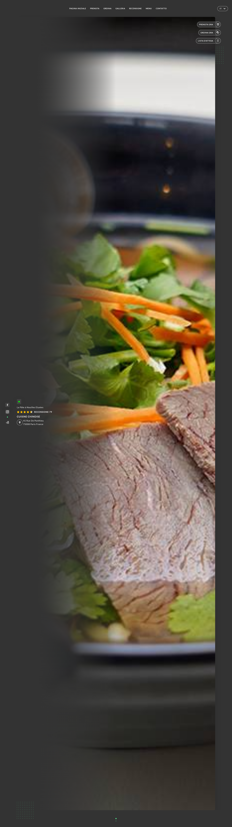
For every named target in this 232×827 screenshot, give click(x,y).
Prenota (94, 8)
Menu (149, 8)
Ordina (107, 8)
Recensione (135, 8)
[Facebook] (7, 405)
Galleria (120, 8)
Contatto (161, 8)
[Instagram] (7, 412)
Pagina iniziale (77, 8)
